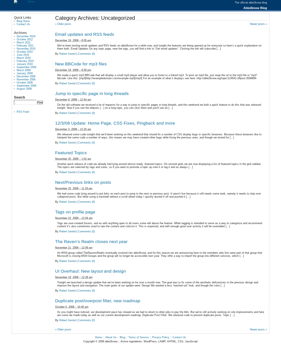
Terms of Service (138, 337)
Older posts (63, 23)
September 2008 (26, 85)
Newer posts (258, 23)
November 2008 (26, 79)
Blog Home (23, 21)
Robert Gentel (67, 53)
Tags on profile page (75, 212)
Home (98, 337)
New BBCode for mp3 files (81, 63)
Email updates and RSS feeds (84, 34)
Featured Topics (71, 152)
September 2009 (26, 67)
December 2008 (26, 76)
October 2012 (25, 39)
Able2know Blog (255, 8)
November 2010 (26, 48)
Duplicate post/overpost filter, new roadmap (97, 300)
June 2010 (23, 54)
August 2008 (24, 88)
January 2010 (25, 64)
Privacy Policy (160, 337)
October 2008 (25, 82)
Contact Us (23, 24)
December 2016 (26, 36)
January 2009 (25, 73)
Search (19, 97)
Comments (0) (86, 53)
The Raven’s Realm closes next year (91, 241)
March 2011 (23, 42)
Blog (122, 337)
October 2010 (25, 51)
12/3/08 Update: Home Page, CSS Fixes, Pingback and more (115, 123)
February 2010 (25, 61)
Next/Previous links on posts (83, 182)
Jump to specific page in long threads (92, 93)
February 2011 (25, 45)
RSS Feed (23, 111)
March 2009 (24, 70)
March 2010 (24, 57)
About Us (110, 337)
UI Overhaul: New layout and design (90, 271)
